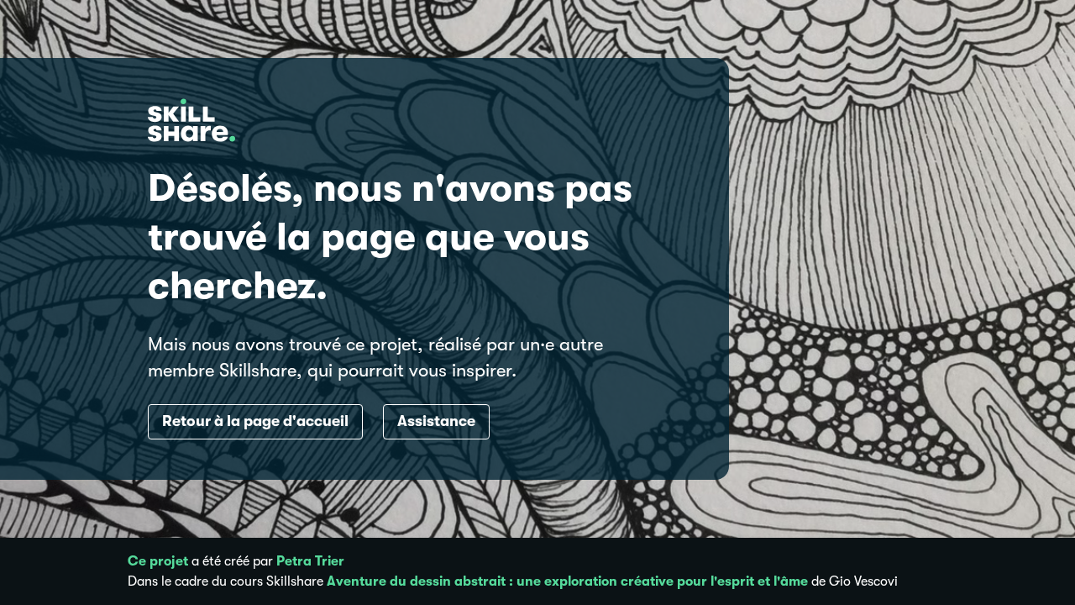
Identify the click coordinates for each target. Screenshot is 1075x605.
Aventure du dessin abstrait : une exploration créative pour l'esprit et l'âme (567, 581)
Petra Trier (310, 561)
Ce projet (158, 561)
